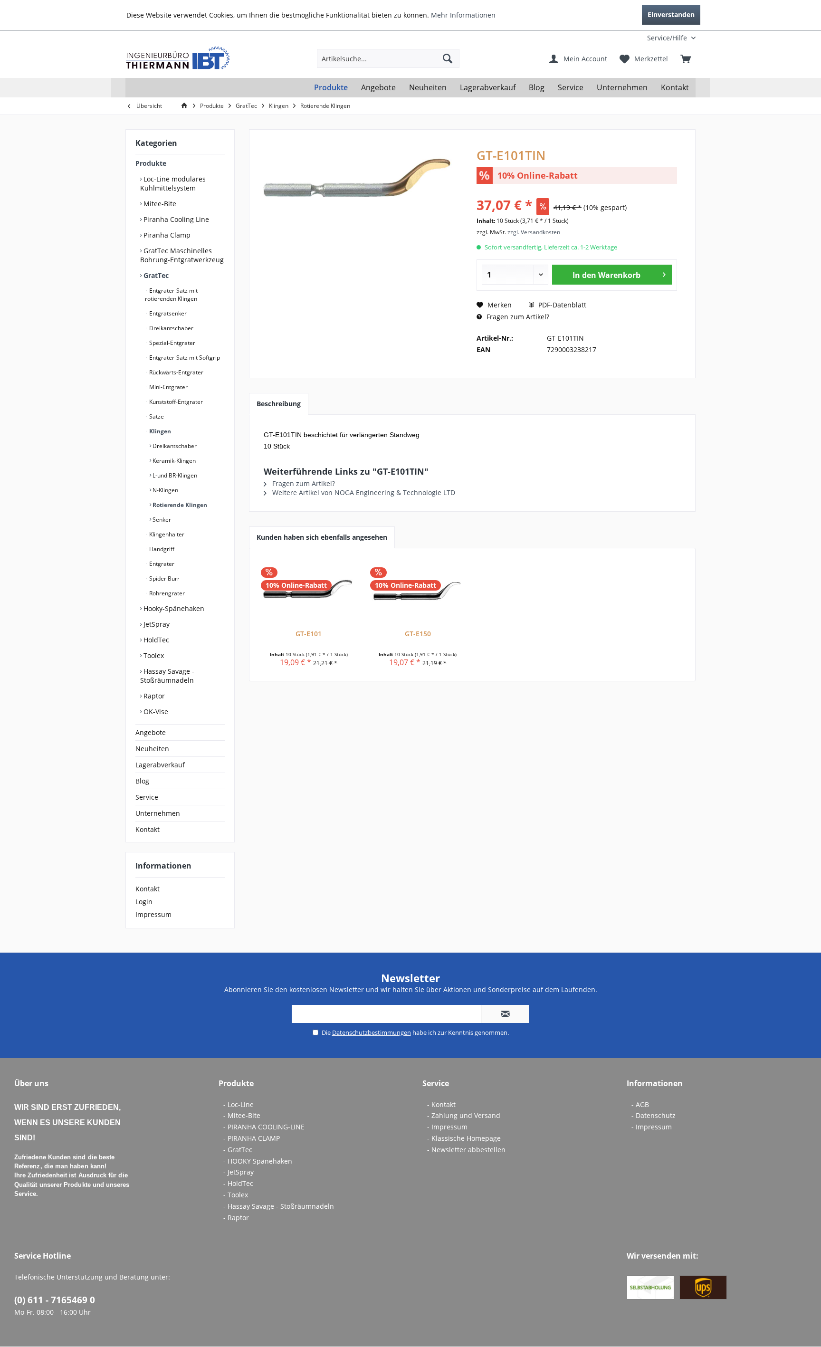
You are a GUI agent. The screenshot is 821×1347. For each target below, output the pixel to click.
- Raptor (236, 1217)
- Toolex (235, 1194)
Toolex (153, 655)
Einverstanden (671, 14)
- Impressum (447, 1126)
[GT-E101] (309, 591)
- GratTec (237, 1149)
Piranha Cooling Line (175, 219)
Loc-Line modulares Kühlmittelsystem (173, 183)
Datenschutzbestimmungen (371, 1032)
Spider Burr (164, 578)
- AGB (640, 1104)
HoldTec (155, 639)
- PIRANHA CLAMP (251, 1138)
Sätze (156, 416)
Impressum (153, 914)
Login (144, 901)
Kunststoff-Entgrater (175, 402)
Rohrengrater (166, 593)
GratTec (155, 275)
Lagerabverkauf (160, 764)
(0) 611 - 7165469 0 (54, 1300)
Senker (161, 520)
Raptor (153, 695)
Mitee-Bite (159, 203)
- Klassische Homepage (464, 1138)
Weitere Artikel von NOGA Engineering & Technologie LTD (362, 492)
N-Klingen (164, 490)
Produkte (150, 163)
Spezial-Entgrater (171, 343)
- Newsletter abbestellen (466, 1149)
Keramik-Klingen (173, 461)
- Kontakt (441, 1104)
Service (146, 797)
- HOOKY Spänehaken (257, 1160)
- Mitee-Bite (241, 1115)
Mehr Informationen (463, 14)
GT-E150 (418, 633)
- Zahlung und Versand (463, 1115)
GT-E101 (309, 633)
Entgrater (161, 564)
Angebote (150, 732)
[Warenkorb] (686, 58)
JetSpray (156, 624)
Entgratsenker (167, 313)
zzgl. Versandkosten (533, 232)
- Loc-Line (238, 1104)
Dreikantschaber (170, 328)
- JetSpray (238, 1171)
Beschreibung (279, 403)
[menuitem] (633, 38)
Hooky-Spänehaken (173, 608)
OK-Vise (155, 711)
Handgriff (161, 549)
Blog (142, 780)
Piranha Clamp (166, 234)
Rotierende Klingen (179, 505)
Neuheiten (152, 748)
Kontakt (147, 829)
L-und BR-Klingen (174, 475)
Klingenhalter (166, 534)
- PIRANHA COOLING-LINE (264, 1126)
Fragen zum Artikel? (517, 316)
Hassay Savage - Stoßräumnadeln (167, 676)
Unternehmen (157, 813)
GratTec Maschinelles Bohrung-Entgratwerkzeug (182, 255)
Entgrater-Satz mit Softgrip (184, 357)
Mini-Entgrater (168, 387)
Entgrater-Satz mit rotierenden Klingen (171, 295)
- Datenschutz (653, 1115)
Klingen (159, 431)
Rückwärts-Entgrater (175, 372)
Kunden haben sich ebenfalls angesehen (322, 537)
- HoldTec (238, 1183)
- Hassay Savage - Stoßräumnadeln (278, 1206)
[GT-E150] (418, 591)
